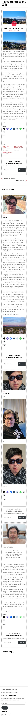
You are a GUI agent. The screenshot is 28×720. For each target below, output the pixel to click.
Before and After (6, 393)
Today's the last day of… (8, 152)
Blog (14, 30)
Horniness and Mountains (9, 178)
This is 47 (5, 217)
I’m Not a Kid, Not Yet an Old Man (14, 28)
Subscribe (21, 169)
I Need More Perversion (19, 180)
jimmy (10, 30)
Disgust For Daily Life (8, 547)
